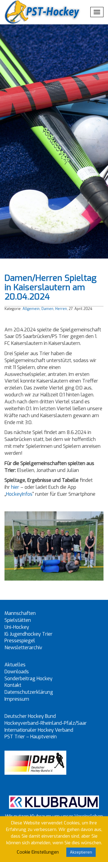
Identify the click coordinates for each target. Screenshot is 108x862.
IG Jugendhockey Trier (28, 634)
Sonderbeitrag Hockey (28, 678)
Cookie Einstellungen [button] (38, 852)
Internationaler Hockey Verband (38, 730)
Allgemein (31, 308)
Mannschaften (20, 613)
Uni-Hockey (16, 627)
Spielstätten (17, 620)
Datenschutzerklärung (28, 692)
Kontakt (12, 685)
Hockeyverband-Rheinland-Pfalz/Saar (45, 723)
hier (15, 487)
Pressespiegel (19, 640)
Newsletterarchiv (23, 647)
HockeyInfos (19, 494)
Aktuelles (15, 665)
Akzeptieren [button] (81, 852)
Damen (47, 308)
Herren (61, 308)
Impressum (16, 699)
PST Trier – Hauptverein (30, 736)
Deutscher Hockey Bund (30, 716)
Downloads (16, 671)
